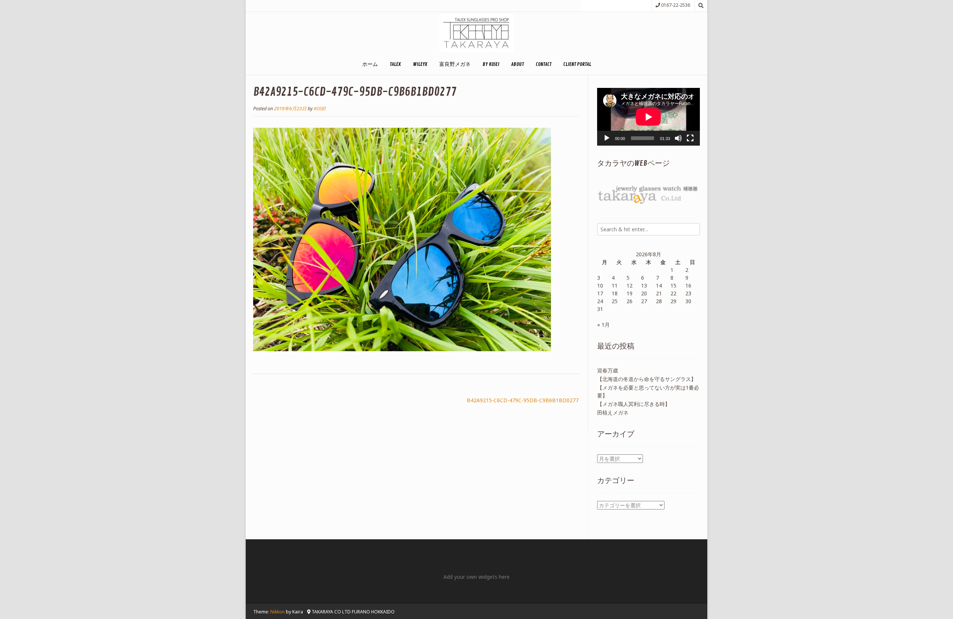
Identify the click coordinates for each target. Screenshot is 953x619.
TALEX (395, 64)
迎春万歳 (607, 370)
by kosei (490, 64)
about (517, 64)
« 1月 (603, 324)
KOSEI (320, 108)
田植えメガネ (612, 412)
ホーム (370, 64)
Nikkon (277, 612)
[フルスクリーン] (690, 138)
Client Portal (577, 64)
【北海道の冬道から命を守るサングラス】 (646, 378)
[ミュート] (678, 138)
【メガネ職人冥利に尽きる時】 (633, 403)
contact (543, 64)
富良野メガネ (455, 64)
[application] (648, 117)
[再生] (607, 138)
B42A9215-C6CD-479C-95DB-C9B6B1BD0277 (523, 400)
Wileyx (420, 64)
